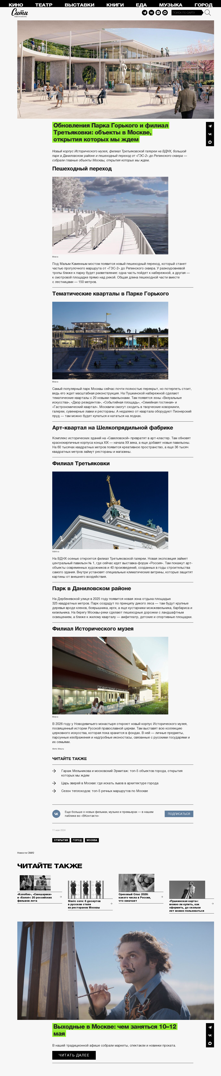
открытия (61, 840)
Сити (19, 12)
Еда (141, 5)
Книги (115, 5)
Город (203, 5)
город (77, 840)
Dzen (158, 12)
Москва (92, 840)
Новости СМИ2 (25, 853)
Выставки (79, 5)
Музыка (170, 5)
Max (165, 12)
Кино (16, 5)
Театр (43, 5)
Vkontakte (151, 12)
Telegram (144, 12)
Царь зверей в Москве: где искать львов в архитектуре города (109, 783)
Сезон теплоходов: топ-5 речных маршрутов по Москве (104, 791)
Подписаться (179, 813)
